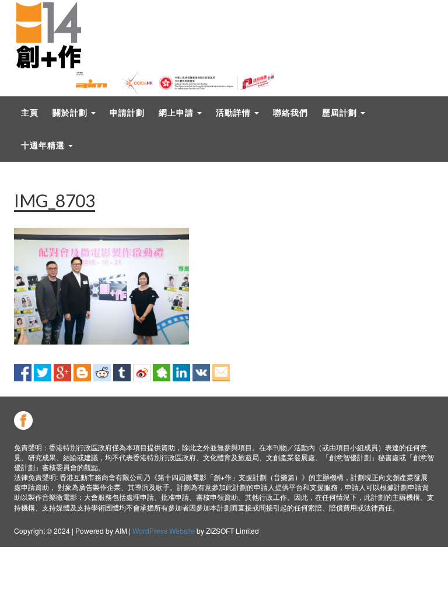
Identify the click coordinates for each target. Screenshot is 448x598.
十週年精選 (44, 145)
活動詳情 (234, 112)
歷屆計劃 (340, 112)
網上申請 (177, 112)
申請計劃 (127, 112)
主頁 (29, 112)
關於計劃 (71, 112)
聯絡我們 (290, 112)
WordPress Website (163, 531)
